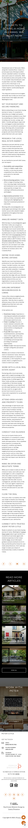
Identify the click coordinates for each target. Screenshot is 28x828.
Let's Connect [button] (14, 721)
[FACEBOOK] (5, 794)
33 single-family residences (10, 240)
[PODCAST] (14, 798)
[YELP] (22, 794)
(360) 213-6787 (9, 749)
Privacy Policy (20, 817)
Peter (8, 540)
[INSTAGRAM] (9, 794)
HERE (17, 774)
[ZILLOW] (18, 794)
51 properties (16, 234)
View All (14, 670)
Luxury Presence (14, 809)
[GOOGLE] (14, 794)
